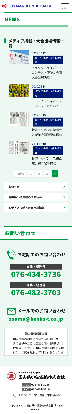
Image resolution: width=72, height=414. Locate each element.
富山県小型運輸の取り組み (25, 197)
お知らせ (14, 187)
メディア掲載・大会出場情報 (26, 208)
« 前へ (20, 174)
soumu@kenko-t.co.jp (36, 318)
